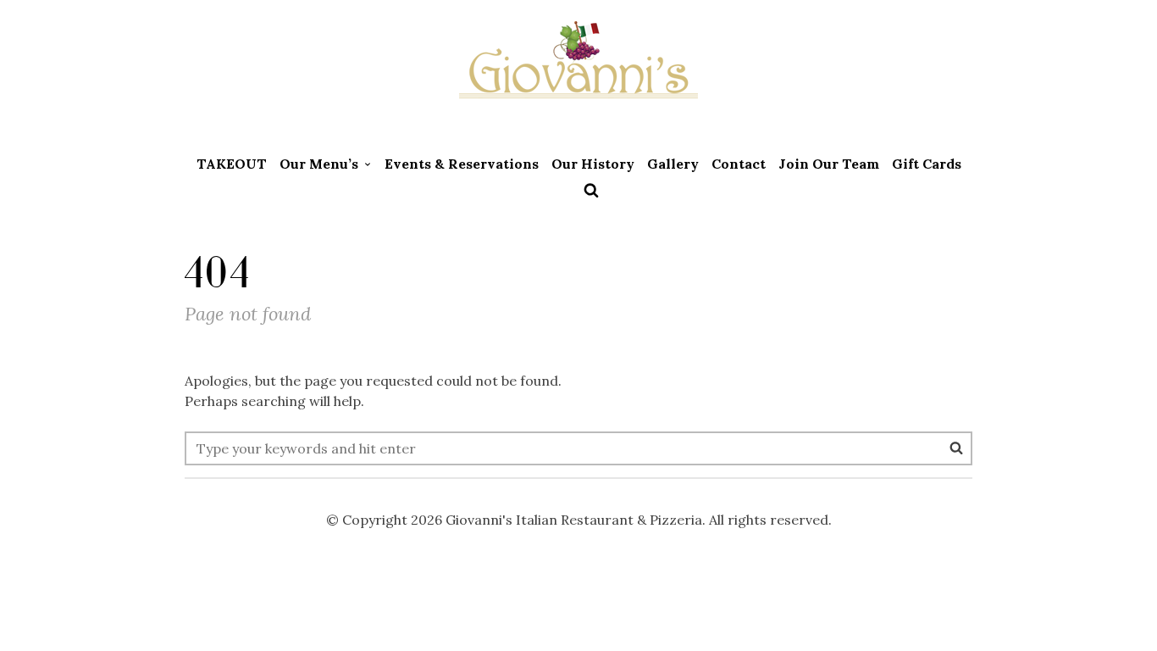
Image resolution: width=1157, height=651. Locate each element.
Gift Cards (926, 163)
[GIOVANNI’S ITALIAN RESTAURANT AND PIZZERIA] (578, 72)
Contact (738, 163)
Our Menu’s (319, 163)
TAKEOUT (232, 163)
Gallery (673, 163)
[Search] (956, 447)
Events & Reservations (462, 163)
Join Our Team (828, 163)
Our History (592, 163)
